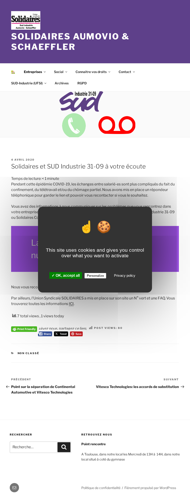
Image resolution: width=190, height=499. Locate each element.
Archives (62, 83)
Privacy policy (124, 275)
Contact (125, 72)
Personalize (95, 275)
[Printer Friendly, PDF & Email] (24, 329)
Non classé (28, 353)
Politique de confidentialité (100, 488)
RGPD (82, 83)
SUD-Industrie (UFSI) (27, 83)
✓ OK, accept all (66, 275)
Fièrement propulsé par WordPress (150, 488)
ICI (71, 304)
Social (58, 72)
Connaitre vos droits (91, 72)
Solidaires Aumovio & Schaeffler (70, 41)
